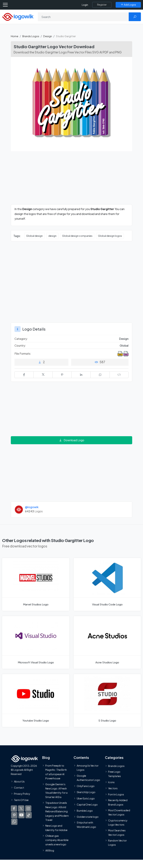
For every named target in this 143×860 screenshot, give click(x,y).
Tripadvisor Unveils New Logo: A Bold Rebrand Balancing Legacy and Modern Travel (57, 811)
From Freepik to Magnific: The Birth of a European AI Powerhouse (56, 772)
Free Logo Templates (114, 773)
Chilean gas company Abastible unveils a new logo (57, 840)
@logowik (32, 507)
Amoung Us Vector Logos (88, 767)
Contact (19, 787)
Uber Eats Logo (86, 798)
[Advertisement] (71, 179)
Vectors (113, 788)
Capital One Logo (87, 804)
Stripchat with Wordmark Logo (86, 824)
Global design (34, 235)
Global (124, 345)
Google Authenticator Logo (88, 777)
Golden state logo (88, 816)
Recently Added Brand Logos (117, 802)
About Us (19, 781)
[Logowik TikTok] (28, 815)
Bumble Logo (85, 810)
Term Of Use (21, 799)
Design (47, 36)
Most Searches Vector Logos (117, 832)
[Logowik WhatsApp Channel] (14, 821)
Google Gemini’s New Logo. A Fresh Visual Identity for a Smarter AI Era (56, 790)
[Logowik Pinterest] (14, 815)
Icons (111, 782)
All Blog (49, 850)
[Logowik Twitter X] (21, 808)
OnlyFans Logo (86, 786)
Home (14, 36)
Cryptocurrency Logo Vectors (117, 822)
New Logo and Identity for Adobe (56, 827)
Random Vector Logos (117, 842)
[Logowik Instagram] (28, 808)
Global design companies (77, 235)
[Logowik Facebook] (14, 808)
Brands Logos (30, 36)
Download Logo (74, 440)
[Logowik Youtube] (21, 815)
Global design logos (110, 235)
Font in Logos (116, 794)
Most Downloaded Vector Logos (119, 812)
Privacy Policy (22, 793)
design (52, 235)
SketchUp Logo (86, 792)
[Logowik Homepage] (17, 16)
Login (85, 4)
